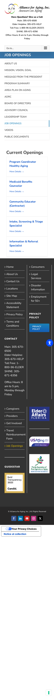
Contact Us (13, 281)
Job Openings (14, 446)
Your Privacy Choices (24, 528)
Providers (12, 416)
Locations (12, 288)
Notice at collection (15, 533)
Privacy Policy (14, 314)
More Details (15, 171)
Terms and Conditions (12, 323)
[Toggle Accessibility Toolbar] (50, 343)
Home (10, 267)
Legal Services (36, 276)
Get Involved (14, 423)
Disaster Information (38, 287)
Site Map (11, 296)
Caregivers (12, 408)
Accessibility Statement (13, 305)
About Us (10, 63)
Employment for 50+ (38, 299)
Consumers (38, 267)
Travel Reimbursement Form (14, 434)
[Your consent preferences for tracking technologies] (49, 693)
